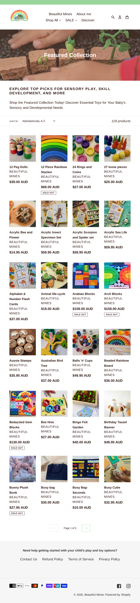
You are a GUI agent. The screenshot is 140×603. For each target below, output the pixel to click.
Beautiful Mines (94, 594)
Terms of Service (81, 559)
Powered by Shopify (118, 594)
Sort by (13, 121)
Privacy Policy (109, 559)
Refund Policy (52, 559)
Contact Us (28, 559)
